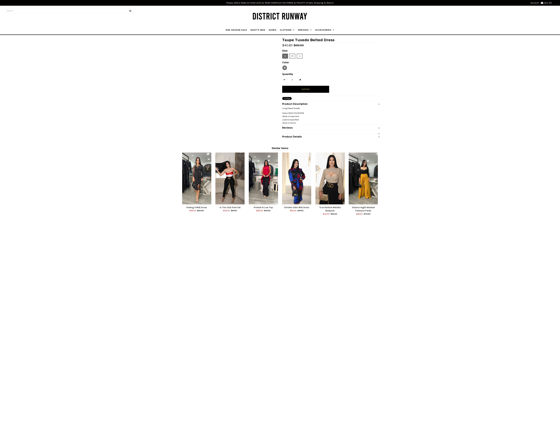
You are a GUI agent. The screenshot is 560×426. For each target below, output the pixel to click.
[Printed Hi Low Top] (263, 178)
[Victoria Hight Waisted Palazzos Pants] (363, 178)
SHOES (272, 30)
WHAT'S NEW (257, 30)
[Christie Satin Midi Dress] (296, 178)
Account (535, 2)
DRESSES (303, 30)
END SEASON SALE (236, 30)
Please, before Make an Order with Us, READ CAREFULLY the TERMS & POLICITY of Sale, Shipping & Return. (280, 2)
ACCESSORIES (323, 30)
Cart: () (547, 2)
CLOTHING (286, 30)
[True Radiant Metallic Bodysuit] (330, 178)
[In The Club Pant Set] (230, 178)
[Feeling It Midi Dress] (196, 178)
